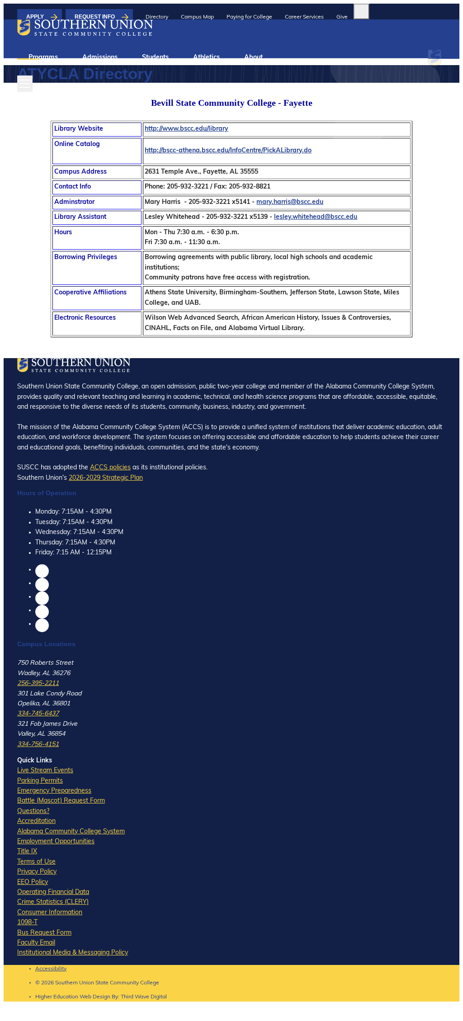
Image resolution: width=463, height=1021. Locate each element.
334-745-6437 (38, 713)
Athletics (206, 57)
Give (342, 17)
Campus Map (197, 17)
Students (155, 57)
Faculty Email (36, 943)
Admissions (100, 57)
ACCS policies (110, 467)
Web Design (95, 997)
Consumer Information (49, 912)
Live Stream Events (45, 770)
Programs (43, 57)
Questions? (33, 811)
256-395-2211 (38, 683)
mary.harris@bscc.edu (289, 202)
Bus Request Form (44, 933)
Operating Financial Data (53, 892)
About (253, 57)
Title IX (27, 851)
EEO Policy (32, 882)
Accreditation (36, 821)
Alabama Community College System (71, 831)
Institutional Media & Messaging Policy (72, 953)
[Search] (361, 11)
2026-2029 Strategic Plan (106, 478)
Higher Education (56, 997)
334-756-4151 (38, 744)
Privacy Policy (37, 872)
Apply (35, 17)
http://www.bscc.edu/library (186, 129)
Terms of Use (36, 862)
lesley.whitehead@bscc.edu (315, 217)
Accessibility (50, 969)
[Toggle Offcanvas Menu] (25, 84)
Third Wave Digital (144, 997)
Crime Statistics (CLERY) (53, 902)
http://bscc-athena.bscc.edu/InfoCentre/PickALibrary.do (228, 150)
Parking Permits (40, 781)
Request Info (95, 17)
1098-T (27, 922)
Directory (157, 17)
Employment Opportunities (55, 841)
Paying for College (249, 17)
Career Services (304, 17)
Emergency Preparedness (54, 791)
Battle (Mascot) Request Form (61, 801)
